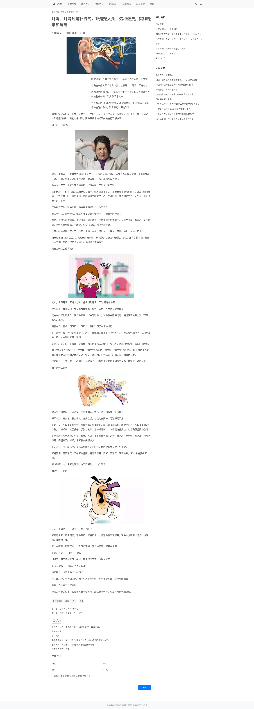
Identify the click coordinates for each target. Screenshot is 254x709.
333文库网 (122, 705)
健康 (81, 601)
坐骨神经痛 (57, 631)
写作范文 (99, 4)
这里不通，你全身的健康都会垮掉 (170, 48)
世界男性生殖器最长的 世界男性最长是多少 (175, 114)
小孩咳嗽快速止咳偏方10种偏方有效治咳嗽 (175, 94)
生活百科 (71, 4)
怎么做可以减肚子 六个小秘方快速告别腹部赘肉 (73, 644)
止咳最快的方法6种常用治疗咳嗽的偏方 (173, 109)
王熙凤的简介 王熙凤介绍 (167, 29)
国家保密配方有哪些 (165, 99)
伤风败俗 (160, 24)
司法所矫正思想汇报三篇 (167, 89)
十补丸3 (55, 636)
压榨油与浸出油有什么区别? (72, 613)
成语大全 (85, 4)
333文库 (57, 4)
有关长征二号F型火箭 (69, 609)
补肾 (67, 601)
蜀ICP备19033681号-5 (137, 705)
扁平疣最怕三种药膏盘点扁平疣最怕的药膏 (174, 119)
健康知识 (113, 4)
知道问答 (127, 4)
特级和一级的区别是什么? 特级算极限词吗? (175, 85)
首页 (63, 12)
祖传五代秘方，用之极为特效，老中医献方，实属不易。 (76, 627)
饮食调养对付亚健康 (60, 649)
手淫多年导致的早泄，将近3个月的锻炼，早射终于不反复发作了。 (81, 640)
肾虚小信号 (161, 58)
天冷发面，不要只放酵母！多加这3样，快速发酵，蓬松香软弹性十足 (186, 39)
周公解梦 (140, 4)
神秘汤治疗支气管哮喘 (166, 53)
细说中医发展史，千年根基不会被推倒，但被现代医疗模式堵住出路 (185, 34)
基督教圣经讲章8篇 (164, 75)
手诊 (158, 44)
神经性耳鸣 (57, 601)
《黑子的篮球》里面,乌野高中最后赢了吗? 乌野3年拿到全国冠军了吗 (186, 104)
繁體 (152, 4)
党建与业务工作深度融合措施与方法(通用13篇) (176, 80)
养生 (74, 601)
